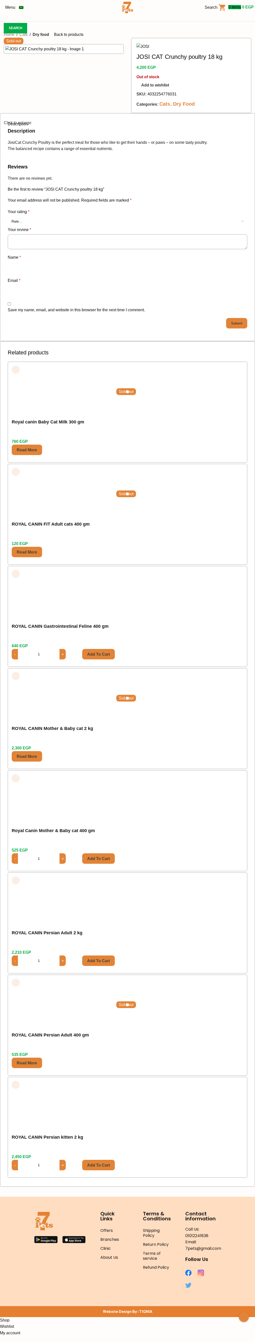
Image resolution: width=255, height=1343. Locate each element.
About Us (109, 1257)
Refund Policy (156, 1267)
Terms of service (152, 1256)
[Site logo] (127, 7)
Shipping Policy (151, 1233)
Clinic (105, 1248)
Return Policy (156, 1244)
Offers (106, 1230)
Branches (109, 1239)
